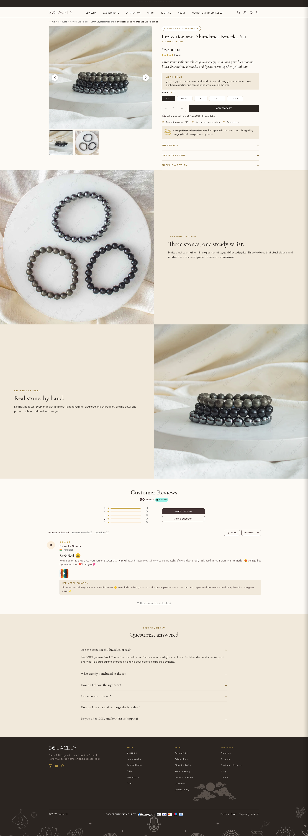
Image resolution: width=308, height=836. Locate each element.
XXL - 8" (235, 99)
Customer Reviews (231, 765)
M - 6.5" (184, 99)
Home (52, 22)
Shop (130, 747)
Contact (225, 777)
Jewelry (91, 13)
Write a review (183, 511)
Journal (166, 13)
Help (178, 748)
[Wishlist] (251, 12)
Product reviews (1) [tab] (58, 532)
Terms (233, 814)
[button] (168, 55)
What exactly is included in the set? (104, 673)
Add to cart (224, 108)
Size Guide (133, 777)
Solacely (227, 748)
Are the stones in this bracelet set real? (106, 650)
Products (62, 22)
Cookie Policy (182, 790)
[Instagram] (50, 766)
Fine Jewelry (134, 759)
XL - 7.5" (217, 99)
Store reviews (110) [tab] (82, 532)
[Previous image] (55, 77)
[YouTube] (56, 766)
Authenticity (181, 753)
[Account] (245, 12)
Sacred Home (111, 13)
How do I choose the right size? (101, 685)
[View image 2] (87, 142)
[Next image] (146, 77)
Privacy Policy (182, 759)
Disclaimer (180, 783)
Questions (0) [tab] (102, 532)
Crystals (225, 759)
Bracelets (132, 753)
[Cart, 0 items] (257, 12)
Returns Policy (182, 771)
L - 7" (201, 99)
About (181, 13)
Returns (255, 814)
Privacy (224, 814)
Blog (223, 771)
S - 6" (168, 99)
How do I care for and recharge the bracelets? (110, 707)
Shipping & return (174, 165)
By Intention (133, 13)
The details (170, 145)
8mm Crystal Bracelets (102, 22)
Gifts (150, 13)
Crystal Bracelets (79, 22)
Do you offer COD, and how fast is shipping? (109, 718)
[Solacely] (61, 12)
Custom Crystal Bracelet (208, 13)
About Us (226, 753)
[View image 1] (61, 142)
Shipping (244, 814)
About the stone (174, 155)
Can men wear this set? (96, 696)
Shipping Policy (183, 765)
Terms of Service (184, 777)
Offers (130, 783)
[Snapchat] (62, 766)
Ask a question (183, 518)
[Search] (238, 12)
